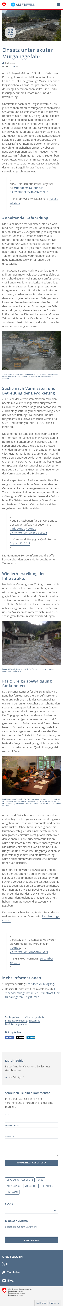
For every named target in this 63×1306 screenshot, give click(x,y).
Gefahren (47, 1186)
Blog (10, 1280)
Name (8, 1114)
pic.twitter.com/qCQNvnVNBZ (29, 191)
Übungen (12, 1192)
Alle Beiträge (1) (16, 1077)
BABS (40, 1179)
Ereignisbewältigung (16, 1020)
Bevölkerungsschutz (33, 1017)
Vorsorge (31, 1186)
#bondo (31, 528)
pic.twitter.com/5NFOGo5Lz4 (28, 532)
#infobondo (17, 528)
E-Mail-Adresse (12, 1125)
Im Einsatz (10, 63)
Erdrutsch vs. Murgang (40, 984)
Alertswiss (13, 1186)
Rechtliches (41, 1303)
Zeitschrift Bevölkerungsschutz (22, 1022)
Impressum (54, 1303)
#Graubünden (34, 188)
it (10, 66)
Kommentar (10, 1136)
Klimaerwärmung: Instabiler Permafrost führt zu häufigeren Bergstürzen (32, 993)
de (3, 66)
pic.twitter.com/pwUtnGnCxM (29, 951)
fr (7, 66)
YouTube (13, 1272)
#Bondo (19, 188)
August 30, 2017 (20, 543)
